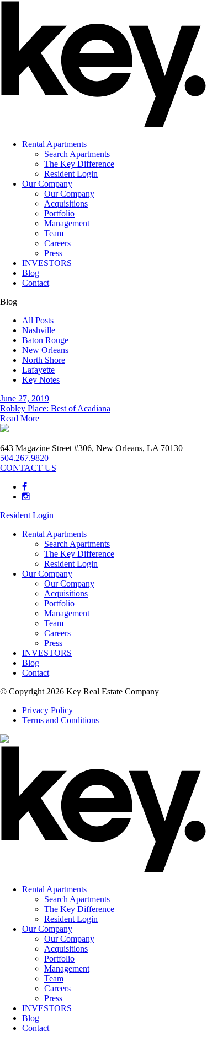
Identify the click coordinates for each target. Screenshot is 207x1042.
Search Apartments (77, 154)
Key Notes (41, 379)
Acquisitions (66, 203)
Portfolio (59, 213)
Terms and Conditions (60, 720)
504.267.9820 (24, 458)
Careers (57, 243)
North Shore (43, 360)
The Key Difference (79, 164)
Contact (35, 282)
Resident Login (71, 173)
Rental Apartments (54, 144)
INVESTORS (47, 263)
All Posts (38, 320)
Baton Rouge (45, 340)
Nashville (38, 330)
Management (66, 223)
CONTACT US (28, 468)
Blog (30, 273)
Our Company (47, 183)
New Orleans (45, 350)
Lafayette (38, 370)
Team (53, 233)
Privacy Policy (47, 710)
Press (53, 253)
